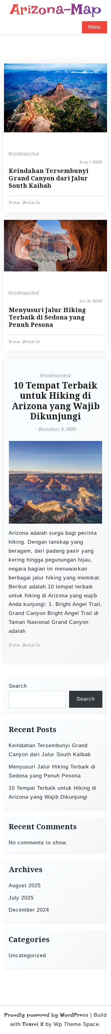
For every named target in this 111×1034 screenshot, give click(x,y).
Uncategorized (24, 153)
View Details (24, 202)
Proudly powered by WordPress (46, 1015)
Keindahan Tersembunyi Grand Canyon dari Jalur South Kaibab (48, 178)
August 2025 (25, 885)
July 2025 (21, 898)
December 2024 (29, 910)
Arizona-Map (55, 9)
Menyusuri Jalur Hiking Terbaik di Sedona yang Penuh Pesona (47, 317)
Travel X (33, 1024)
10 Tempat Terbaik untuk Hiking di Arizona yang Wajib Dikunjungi (56, 401)
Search (18, 686)
